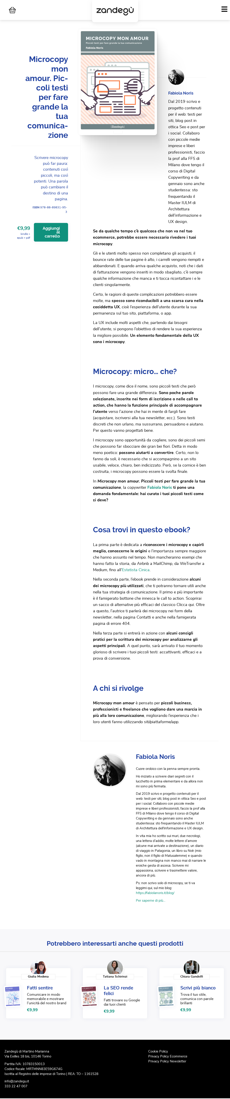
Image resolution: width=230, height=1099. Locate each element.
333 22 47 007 (15, 1086)
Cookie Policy (158, 1051)
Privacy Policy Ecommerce (167, 1056)
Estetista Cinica (136, 570)
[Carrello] (12, 10)
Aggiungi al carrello (51, 232)
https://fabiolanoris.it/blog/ (155, 893)
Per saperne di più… (150, 900)
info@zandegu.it (16, 1081)
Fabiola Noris (159, 488)
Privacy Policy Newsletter (167, 1061)
